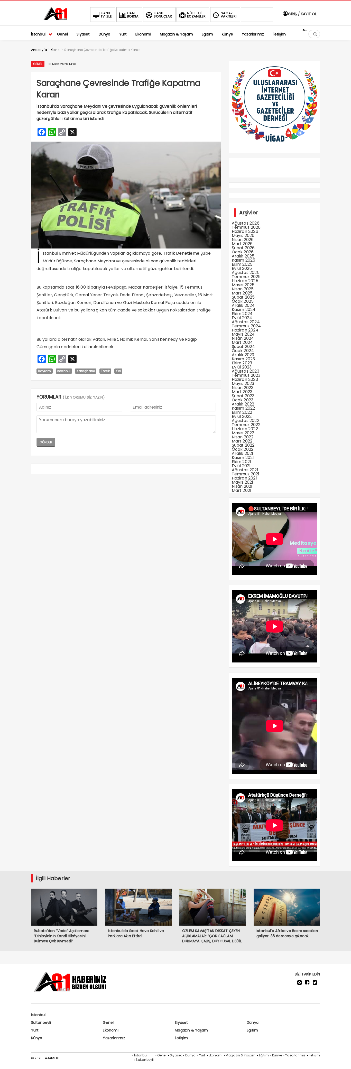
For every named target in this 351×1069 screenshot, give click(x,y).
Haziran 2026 (245, 231)
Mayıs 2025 (243, 285)
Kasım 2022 (243, 408)
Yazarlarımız (114, 1037)
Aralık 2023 (243, 355)
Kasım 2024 (244, 309)
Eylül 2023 (242, 367)
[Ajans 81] (56, 19)
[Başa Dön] (342, 1060)
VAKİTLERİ (228, 15)
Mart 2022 (242, 441)
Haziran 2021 (244, 478)
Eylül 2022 (242, 416)
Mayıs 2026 (243, 235)
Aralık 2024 (243, 305)
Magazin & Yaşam (191, 1030)
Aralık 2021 (242, 453)
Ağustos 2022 (245, 420)
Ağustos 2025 (246, 272)
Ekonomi (110, 1030)
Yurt (35, 1030)
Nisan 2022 (243, 437)
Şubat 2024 (243, 346)
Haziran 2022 (245, 429)
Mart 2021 (242, 490)
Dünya (252, 1022)
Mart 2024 (242, 342)
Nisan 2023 (243, 388)
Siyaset (181, 1022)
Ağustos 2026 (246, 223)
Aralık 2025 (243, 256)
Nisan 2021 (242, 486)
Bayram (44, 371)
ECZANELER (196, 15)
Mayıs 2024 (243, 334)
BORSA (132, 15)
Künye (36, 1037)
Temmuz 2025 (246, 277)
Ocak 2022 (243, 449)
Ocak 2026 (243, 252)
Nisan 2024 (243, 338)
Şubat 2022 (243, 445)
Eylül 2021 (241, 466)
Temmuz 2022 (246, 425)
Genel (37, 64)
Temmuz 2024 (246, 326)
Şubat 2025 (243, 297)
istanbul (64, 371)
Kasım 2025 (243, 260)
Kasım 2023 (243, 359)
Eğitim (252, 1030)
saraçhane (86, 371)
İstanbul (38, 1014)
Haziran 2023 (245, 379)
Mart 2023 (242, 392)
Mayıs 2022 (243, 433)
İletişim (181, 1037)
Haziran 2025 (245, 281)
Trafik (105, 371)
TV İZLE (106, 15)
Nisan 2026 (243, 240)
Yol (118, 371)
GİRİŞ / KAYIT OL (302, 13)
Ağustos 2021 (245, 470)
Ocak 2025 (243, 301)
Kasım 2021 (243, 457)
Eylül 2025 (242, 268)
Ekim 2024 (242, 314)
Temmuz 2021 (246, 474)
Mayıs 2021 (242, 482)
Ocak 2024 (243, 351)
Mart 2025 (242, 293)
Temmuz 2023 (246, 375)
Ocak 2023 (243, 400)
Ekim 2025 (242, 264)
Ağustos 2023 (245, 371)
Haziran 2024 (245, 330)
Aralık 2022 (243, 404)
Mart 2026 (242, 244)
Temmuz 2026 (246, 227)
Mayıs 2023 (243, 383)
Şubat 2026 (243, 248)
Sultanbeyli (41, 1022)
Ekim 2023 (242, 363)
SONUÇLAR (163, 15)
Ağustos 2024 (246, 322)
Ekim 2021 (241, 462)
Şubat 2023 (243, 396)
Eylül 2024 (242, 318)
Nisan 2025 (243, 289)
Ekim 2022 (242, 412)
